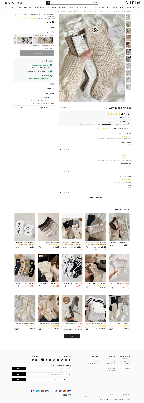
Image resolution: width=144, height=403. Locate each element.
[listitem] (50, 40)
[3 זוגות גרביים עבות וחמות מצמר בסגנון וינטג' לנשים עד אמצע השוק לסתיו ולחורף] (45, 40)
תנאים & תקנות (104, 397)
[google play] (32, 361)
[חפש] (48, 3)
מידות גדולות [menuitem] (93, 7)
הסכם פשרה (127, 368)
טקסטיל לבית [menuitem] (18, 7)
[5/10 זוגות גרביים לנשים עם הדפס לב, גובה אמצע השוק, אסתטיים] (72, 227)
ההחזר (113, 373)
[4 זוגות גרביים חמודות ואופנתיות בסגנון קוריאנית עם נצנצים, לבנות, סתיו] (24, 268)
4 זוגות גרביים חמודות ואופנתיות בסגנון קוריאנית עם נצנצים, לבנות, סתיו (24, 283)
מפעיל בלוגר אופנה (125, 361)
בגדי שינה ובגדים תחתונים (118, 11)
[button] (9, 3)
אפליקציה (35, 356)
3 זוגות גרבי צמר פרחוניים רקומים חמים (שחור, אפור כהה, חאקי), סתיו (95, 283)
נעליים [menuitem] (48, 7)
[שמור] (16, 53)
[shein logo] (132, 2)
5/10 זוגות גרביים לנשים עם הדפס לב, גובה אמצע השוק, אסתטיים (72, 242)
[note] (96, 250)
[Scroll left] (8, 7)
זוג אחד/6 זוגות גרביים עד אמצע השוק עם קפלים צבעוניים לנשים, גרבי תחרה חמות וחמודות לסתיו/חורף (119, 324)
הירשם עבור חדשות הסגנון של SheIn (61, 365)
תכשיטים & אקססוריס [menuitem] (38, 7)
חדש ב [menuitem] (121, 7)
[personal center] (21, 3)
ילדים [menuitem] (86, 7)
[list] (55, 360)
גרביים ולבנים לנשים (106, 11)
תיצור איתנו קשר (96, 359)
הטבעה (121, 399)
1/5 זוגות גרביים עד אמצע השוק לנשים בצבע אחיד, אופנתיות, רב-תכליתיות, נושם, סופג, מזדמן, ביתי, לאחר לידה (72, 324)
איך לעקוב (112, 366)
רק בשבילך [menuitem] (128, 7)
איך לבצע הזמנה (111, 363)
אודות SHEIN (126, 359)
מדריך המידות (111, 368)
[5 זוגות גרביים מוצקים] (48, 227)
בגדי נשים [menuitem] (108, 7)
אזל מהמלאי (37, 53)
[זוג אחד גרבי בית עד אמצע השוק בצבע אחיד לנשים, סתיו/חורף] (24, 309)
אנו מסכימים (67, 388)
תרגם (129, 144)
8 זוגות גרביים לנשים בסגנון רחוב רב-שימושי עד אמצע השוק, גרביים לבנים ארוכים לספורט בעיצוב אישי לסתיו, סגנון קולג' (72, 283)
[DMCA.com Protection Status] (65, 395)
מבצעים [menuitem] (115, 7)
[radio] (50, 31)
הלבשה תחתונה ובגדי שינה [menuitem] (59, 7)
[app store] (36, 361)
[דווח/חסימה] (60, 149)
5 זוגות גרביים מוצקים (52, 242)
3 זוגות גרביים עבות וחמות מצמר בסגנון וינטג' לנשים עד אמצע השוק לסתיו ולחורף (119, 242)
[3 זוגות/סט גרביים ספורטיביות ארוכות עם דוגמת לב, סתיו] (95, 227)
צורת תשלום (97, 361)
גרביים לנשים (97, 11)
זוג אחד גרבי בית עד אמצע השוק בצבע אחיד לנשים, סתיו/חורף (24, 324)
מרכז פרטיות (127, 397)
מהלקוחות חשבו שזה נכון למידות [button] (43, 46)
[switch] (98, 128)
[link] (17, 2)
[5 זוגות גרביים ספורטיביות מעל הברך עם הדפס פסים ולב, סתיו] (24, 40)
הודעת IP (127, 399)
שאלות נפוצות (97, 366)
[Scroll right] (5, 7)
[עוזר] (69, 149)
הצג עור (72, 336)
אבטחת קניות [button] (45, 75)
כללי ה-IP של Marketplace (91, 397)
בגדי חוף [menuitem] (101, 7)
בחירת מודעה (114, 399)
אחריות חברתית (126, 363)
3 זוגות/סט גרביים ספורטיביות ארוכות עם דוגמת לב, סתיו (95, 242)
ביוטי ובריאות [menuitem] (27, 7)
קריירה (128, 366)
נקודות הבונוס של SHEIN (94, 363)
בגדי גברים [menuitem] (80, 7)
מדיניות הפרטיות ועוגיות (116, 397)
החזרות (113, 361)
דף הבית (129, 11)
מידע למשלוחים (111, 359)
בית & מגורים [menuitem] (71, 7)
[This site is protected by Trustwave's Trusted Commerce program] (69, 395)
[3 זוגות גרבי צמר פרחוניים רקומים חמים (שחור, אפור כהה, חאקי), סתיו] (95, 268)
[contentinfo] (41, 391)
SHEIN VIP (112, 370)
